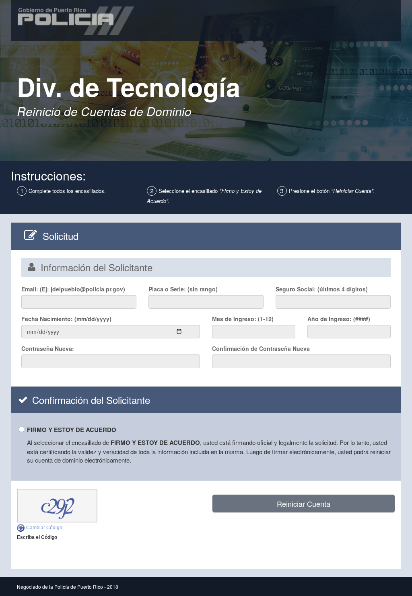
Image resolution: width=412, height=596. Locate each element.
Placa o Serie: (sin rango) (183, 289)
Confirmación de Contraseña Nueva (261, 348)
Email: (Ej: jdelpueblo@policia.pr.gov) (73, 289)
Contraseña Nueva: (48, 348)
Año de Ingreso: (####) (338, 319)
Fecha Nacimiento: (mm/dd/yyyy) (67, 319)
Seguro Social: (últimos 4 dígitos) (322, 289)
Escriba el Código (37, 537)
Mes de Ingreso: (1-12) (243, 319)
